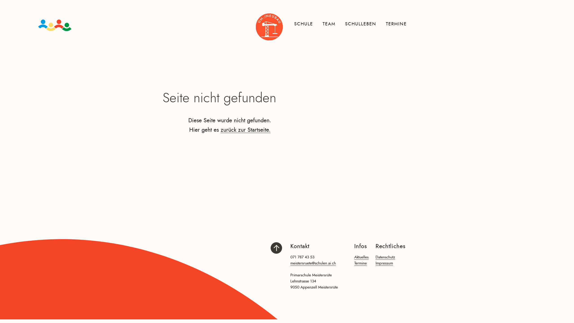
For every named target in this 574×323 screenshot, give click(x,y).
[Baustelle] (269, 26)
